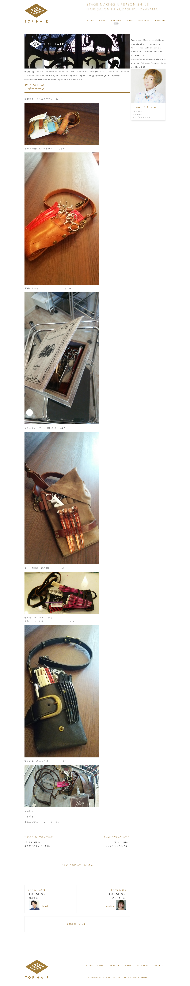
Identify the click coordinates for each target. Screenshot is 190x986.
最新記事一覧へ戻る (77, 924)
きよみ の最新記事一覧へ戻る (77, 865)
